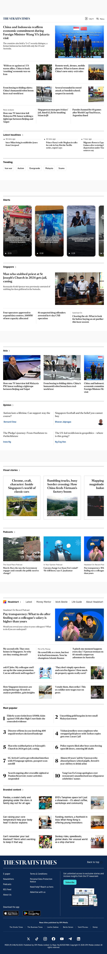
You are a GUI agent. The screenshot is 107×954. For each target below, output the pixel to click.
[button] (89, 18)
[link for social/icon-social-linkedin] (78, 939)
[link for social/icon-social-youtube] (62, 939)
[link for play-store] (32, 913)
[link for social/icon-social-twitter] (28, 939)
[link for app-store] (11, 913)
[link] (16, 18)
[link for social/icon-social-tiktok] (37, 939)
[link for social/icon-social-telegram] (70, 939)
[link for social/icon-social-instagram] (45, 939)
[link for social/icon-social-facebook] (53, 939)
